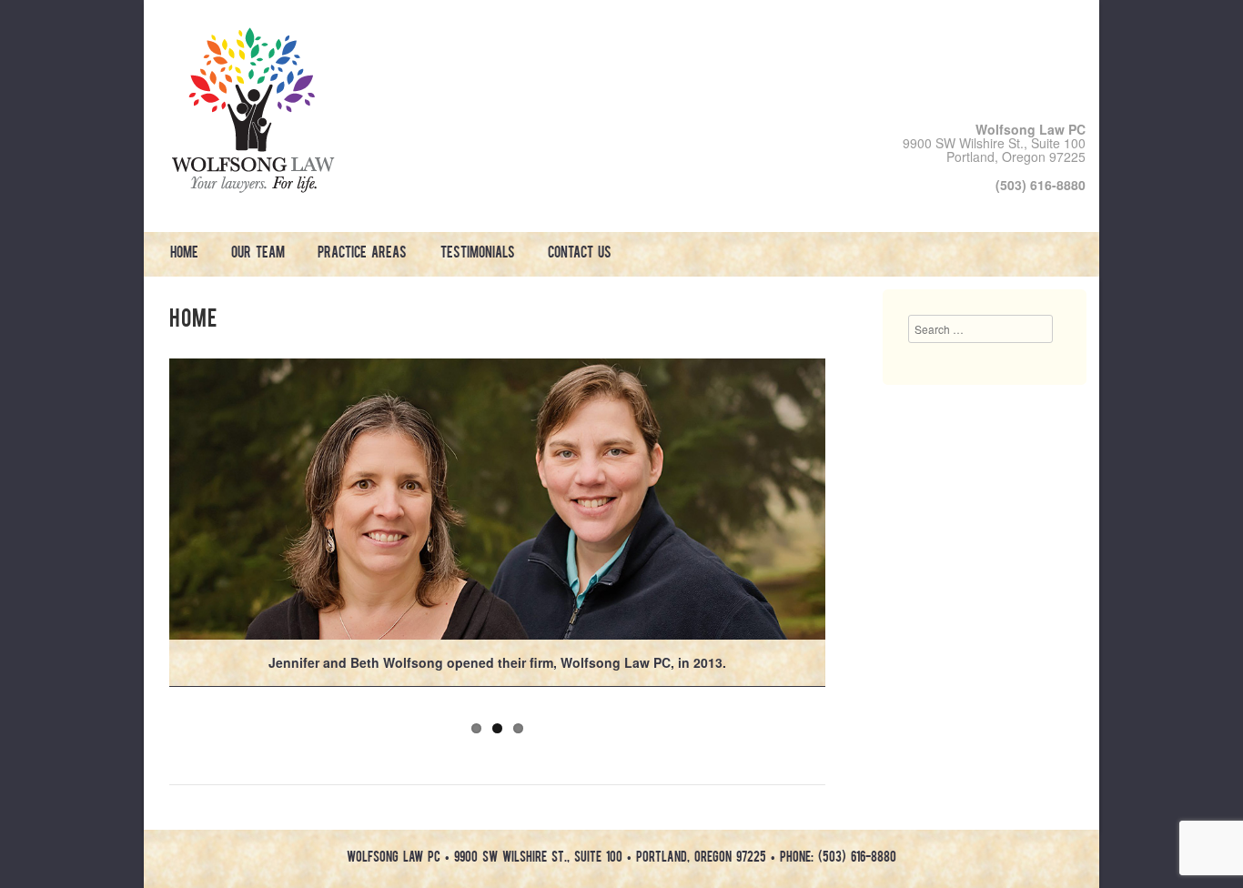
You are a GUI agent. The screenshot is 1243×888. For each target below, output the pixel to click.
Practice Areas (362, 253)
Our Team (258, 253)
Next (844, 530)
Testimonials (477, 253)
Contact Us (579, 253)
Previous (150, 530)
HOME (184, 253)
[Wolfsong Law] (253, 187)
